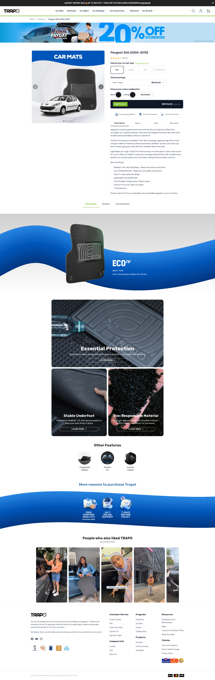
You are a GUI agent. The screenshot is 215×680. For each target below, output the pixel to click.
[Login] (201, 11)
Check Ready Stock (142, 63)
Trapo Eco (41, 19)
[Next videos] (176, 575)
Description (119, 123)
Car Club (139, 624)
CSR (111, 650)
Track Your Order (116, 627)
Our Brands (147, 11)
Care (156, 123)
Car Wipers (84, 11)
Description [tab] (91, 204)
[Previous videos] (38, 575)
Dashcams (71, 11)
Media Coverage (168, 634)
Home (32, 19)
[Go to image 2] (65, 121)
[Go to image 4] (69, 121)
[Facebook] (32, 639)
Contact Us (114, 631)
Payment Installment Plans (173, 630)
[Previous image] (35, 86)
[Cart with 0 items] (208, 11)
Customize (145, 95)
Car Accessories (117, 11)
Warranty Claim (115, 635)
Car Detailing (98, 11)
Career (138, 627)
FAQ (111, 624)
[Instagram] (41, 639)
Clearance (134, 11)
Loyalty (112, 646)
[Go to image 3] (67, 121)
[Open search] (193, 11)
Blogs (164, 626)
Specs (137, 123)
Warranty (174, 123)
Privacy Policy (167, 653)
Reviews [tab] (106, 204)
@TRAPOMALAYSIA (107, 542)
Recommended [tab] (122, 204)
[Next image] (101, 86)
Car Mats (60, 11)
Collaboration (141, 631)
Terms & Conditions (170, 645)
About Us (113, 654)
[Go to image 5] (70, 121)
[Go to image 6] (72, 121)
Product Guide (115, 620)
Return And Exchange (170, 649)
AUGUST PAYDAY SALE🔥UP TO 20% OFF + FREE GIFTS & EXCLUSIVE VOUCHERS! (107, 3)
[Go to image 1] (63, 121)
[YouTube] (36, 639)
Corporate (140, 620)
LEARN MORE (107, 360)
